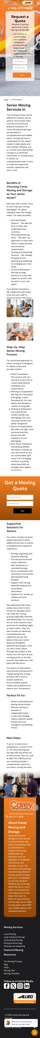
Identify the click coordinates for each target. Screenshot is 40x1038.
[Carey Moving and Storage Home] (10, 3)
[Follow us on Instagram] (20, 988)
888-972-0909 (16, 816)
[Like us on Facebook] (6, 988)
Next (22, 75)
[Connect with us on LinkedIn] (26, 988)
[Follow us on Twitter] (13, 988)
